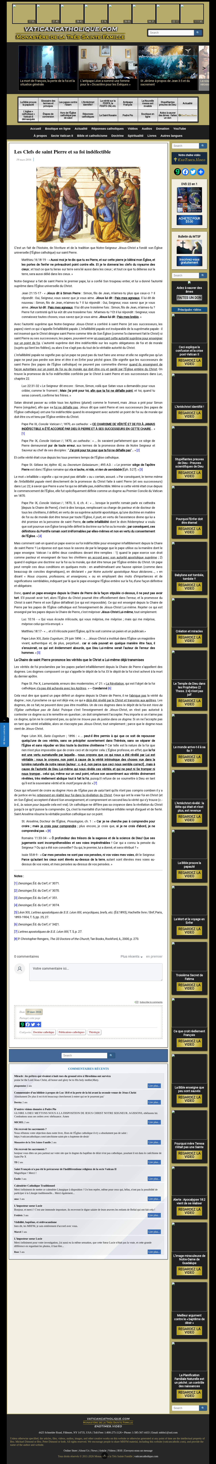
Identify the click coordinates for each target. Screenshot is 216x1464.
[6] (109, 688)
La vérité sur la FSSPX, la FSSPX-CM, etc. (108, 103)
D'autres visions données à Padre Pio (35, 1109)
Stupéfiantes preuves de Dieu (167, 103)
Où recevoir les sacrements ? (30, 1129)
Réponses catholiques (88, 115)
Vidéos (133, 128)
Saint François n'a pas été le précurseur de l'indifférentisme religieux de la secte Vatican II (65, 1169)
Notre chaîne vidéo (189, 155)
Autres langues (171, 135)
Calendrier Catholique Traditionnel (34, 1185)
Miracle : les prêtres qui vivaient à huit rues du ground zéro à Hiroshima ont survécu (62, 1076)
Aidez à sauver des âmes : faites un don (168, 115)
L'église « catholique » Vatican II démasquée (28, 115)
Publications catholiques (71, 1032)
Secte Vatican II (62, 135)
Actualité (187, 103)
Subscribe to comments (151, 1002)
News (94, 1450)
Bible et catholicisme (92, 135)
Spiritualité (135, 135)
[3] (141, 469)
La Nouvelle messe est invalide (148, 103)
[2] (138, 450)
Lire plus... (154, 1085)
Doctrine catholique (43, 1032)
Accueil (35, 128)
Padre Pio (128, 115)
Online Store (70, 1450)
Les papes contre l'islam (68, 103)
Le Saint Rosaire (108, 115)
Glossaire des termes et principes (48, 103)
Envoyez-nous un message (138, 1450)
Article (102, 1450)
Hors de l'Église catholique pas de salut (68, 115)
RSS (119, 1450)
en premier (154, 956)
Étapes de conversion (48, 115)
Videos (112, 1450)
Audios (147, 128)
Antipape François (128, 103)
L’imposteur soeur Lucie (28, 1205)
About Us (84, 1450)
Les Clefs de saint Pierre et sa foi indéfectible (62, 151)
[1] (23, 433)
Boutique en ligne (147, 115)
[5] (38, 652)
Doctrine (117, 135)
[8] (49, 831)
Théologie (94, 1032)
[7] (95, 783)
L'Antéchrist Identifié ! (88, 103)
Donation (162, 128)
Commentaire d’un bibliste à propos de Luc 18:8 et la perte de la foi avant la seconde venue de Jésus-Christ (75, 1092)
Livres (151, 135)
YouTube (179, 128)
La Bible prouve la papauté (28, 103)
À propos (40, 135)
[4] (40, 536)
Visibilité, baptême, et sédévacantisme (35, 1222)
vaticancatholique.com (146, 1456)
